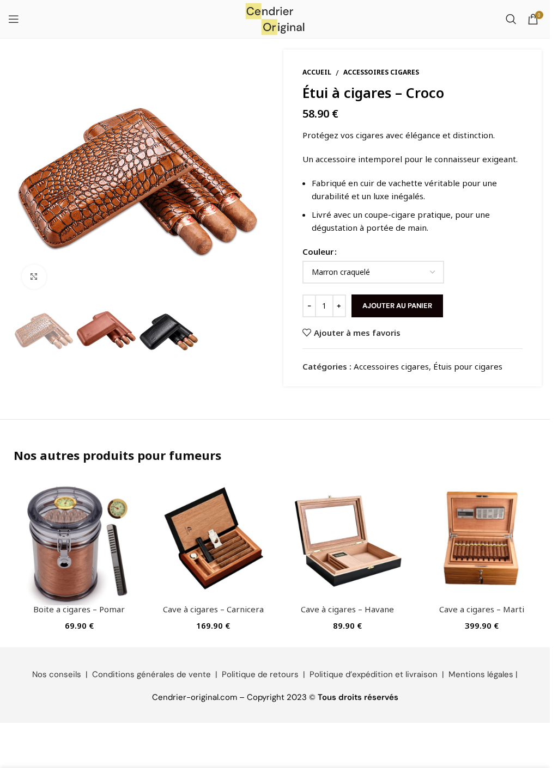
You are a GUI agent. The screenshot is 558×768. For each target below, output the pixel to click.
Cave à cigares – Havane (347, 609)
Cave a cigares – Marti (481, 609)
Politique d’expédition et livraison (374, 674)
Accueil (316, 72)
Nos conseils (56, 674)
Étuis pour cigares (467, 366)
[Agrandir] (34, 277)
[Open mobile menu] (14, 19)
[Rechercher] (511, 19)
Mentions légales (480, 674)
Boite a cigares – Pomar (79, 609)
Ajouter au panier (397, 305)
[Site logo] (275, 18)
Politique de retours (260, 674)
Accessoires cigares (381, 72)
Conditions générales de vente (151, 674)
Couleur (317, 251)
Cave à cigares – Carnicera (213, 609)
